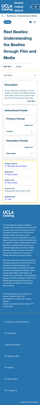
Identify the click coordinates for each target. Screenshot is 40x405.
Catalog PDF (11, 333)
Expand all (29, 125)
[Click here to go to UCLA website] (8, 214)
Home (3, 16)
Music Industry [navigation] (12, 174)
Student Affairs (12, 379)
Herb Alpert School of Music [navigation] (17, 166)
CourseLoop (34, 402)
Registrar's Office (13, 356)
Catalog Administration (13, 345)
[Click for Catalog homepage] (7, 8)
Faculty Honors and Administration (17, 322)
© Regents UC (12, 390)
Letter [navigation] (9, 199)
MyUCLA (10, 367)
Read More (31, 101)
